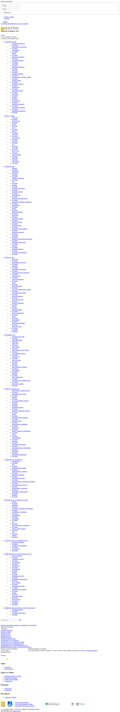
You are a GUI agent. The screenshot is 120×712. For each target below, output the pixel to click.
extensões (15, 266)
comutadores (16, 50)
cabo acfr (14, 117)
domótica (14, 495)
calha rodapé (16, 347)
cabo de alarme (16, 154)
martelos (14, 572)
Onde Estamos (8, 669)
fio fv (13, 128)
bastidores (15, 505)
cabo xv (14, 131)
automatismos (16, 515)
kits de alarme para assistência (21, 525)
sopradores (15, 603)
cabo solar (15, 148)
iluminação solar (17, 225)
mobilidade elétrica (17, 609)
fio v (13, 144)
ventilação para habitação (19, 545)
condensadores (16, 438)
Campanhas (7, 690)
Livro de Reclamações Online (24, 704)
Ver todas (15, 45)
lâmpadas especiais (17, 249)
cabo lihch (15, 158)
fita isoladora (16, 320)
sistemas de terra (17, 421)
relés (13, 465)
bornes (14, 414)
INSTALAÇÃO (9, 257)
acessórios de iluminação (19, 252)
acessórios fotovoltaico (18, 613)
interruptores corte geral (19, 394)
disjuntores (15, 451)
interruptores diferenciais (19, 454)
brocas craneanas (17, 556)
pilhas (13, 316)
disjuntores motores (17, 407)
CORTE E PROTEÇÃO (11, 389)
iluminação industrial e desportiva (22, 202)
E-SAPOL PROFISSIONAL (9, 24)
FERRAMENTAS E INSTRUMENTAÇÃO (18, 554)
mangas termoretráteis (18, 323)
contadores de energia (18, 478)
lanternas (14, 245)
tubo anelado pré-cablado (19, 367)
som (13, 532)
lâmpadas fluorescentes (19, 242)
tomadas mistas (16, 80)
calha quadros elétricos (18, 353)
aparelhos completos (18, 104)
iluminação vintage (17, 219)
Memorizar (7, 12)
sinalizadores (16, 461)
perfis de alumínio (17, 212)
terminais (14, 404)
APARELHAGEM (10, 42)
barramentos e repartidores (20, 424)
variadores (15, 63)
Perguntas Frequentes (10, 678)
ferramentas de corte (18, 576)
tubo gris (14, 363)
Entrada (3, 625)
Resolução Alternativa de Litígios (25, 706)
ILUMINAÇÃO (9, 166)
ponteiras (14, 441)
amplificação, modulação (19, 512)
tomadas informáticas (18, 67)
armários (14, 397)
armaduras (15, 235)
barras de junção (17, 326)
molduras (14, 374)
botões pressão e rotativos (19, 471)
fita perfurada (16, 569)
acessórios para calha (18, 336)
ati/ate (13, 283)
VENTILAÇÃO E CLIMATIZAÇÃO (16, 540)
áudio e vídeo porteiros (19, 529)
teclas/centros (16, 101)
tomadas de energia (17, 84)
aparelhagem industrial (18, 111)
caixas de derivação (18, 299)
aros (13, 181)
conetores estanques (18, 303)
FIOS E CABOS (9, 116)
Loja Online (9, 625)
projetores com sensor (18, 188)
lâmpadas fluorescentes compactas (22, 239)
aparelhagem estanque (18, 107)
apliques (14, 168)
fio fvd (14, 124)
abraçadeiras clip (17, 286)
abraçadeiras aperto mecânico (20, 272)
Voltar (34, 625)
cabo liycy (15, 141)
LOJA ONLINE (23, 24)
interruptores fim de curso (19, 485)
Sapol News (8, 688)
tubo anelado (16, 370)
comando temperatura (18, 43)
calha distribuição (17, 340)
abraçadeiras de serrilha (19, 293)
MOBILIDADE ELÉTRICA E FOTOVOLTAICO (19, 608)
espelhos (14, 97)
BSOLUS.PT (17, 711)
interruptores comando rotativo (21, 390)
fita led (14, 208)
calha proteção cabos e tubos (20, 350)
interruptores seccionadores (20, 417)
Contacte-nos (8, 681)
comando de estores (18, 60)
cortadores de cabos (18, 559)
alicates (14, 593)
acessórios (15, 94)
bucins (14, 306)
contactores (15, 427)
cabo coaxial (15, 161)
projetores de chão (17, 192)
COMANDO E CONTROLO (13, 459)
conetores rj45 (16, 276)
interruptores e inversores (19, 47)
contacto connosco (91, 650)
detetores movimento (18, 57)
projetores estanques (18, 232)
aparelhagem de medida (19, 468)
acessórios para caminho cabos (21, 380)
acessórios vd (16, 357)
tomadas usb (15, 87)
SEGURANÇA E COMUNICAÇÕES (16, 500)
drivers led (15, 215)
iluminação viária (17, 222)
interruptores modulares (19, 444)
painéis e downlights (18, 178)
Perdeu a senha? (9, 17)
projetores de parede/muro (19, 198)
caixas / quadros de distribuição (21, 431)
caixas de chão (16, 360)
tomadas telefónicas (18, 74)
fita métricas (15, 566)
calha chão (15, 343)
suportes (14, 185)
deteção (14, 502)
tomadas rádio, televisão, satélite (21, 77)
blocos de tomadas (17, 296)
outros (14, 434)
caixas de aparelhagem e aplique (21, 289)
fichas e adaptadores (18, 313)
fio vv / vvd (15, 151)
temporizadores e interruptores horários (23, 481)
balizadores (15, 171)
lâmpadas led (16, 205)
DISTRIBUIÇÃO (9, 335)
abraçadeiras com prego (19, 269)
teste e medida (16, 582)
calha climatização (17, 377)
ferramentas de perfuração (19, 579)
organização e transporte (19, 589)
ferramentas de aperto (18, 586)
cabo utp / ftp (16, 121)
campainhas (15, 518)
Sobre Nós (7, 667)
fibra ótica (15, 70)
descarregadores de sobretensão (21, 448)
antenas (14, 535)
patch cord (15, 259)
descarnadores (16, 562)
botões (14, 53)
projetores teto (16, 195)
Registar (6, 18)
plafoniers (15, 175)
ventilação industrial (18, 542)
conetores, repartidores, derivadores (22, 508)
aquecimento (16, 549)
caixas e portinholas (18, 279)
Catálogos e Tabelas (10, 697)
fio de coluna (16, 138)
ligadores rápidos (17, 310)
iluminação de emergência (19, 229)
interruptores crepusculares (20, 491)
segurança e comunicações (21, 625)
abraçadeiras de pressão (19, 262)
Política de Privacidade (11, 679)
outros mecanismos (17, 90)
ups (13, 522)
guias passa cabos (17, 596)
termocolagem (16, 599)
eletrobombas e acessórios (19, 488)
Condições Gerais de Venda (12, 676)
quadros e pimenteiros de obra (21, 411)
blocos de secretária (18, 384)
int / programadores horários (20, 400)
